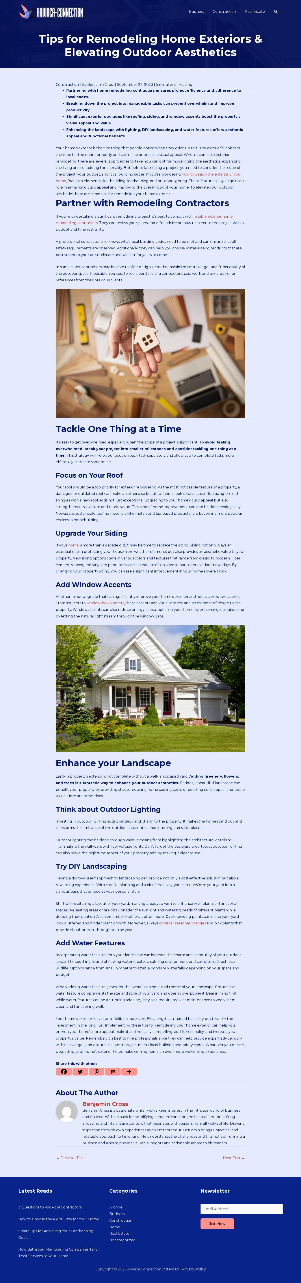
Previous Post (70, 1158)
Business (116, 1214)
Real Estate (119, 1233)
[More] (129, 1071)
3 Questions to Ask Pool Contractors (50, 1207)
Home (114, 1227)
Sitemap (171, 1269)
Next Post (234, 1158)
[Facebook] (64, 1071)
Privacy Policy (194, 1269)
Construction (67, 84)
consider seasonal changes (182, 923)
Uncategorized (122, 1240)
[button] (276, 11)
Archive (116, 1207)
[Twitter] (80, 1071)
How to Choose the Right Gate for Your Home (58, 1219)
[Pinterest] (96, 1071)
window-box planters (105, 603)
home (73, 545)
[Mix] (113, 1071)
